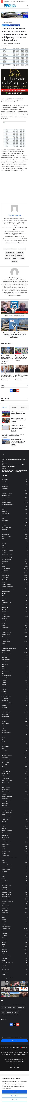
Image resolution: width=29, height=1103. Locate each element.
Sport (3, 903)
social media (5, 874)
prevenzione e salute (7, 796)
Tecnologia (4, 933)
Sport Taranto (5, 915)
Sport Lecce (5, 912)
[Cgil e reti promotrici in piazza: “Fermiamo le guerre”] (6, 414)
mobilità (4, 730)
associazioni (5, 520)
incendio (4, 682)
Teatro (3, 930)
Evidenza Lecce (6, 639)
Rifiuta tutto (14, 1099)
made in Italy (5, 714)
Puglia (3, 814)
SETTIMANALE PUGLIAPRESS (9, 858)
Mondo (3, 737)
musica (3, 744)
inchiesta (4, 684)
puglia (3, 1012)
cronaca (24, 1004)
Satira (4, 919)
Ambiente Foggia (6, 497)
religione (4, 828)
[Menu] (2, 6)
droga (3, 600)
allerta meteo (5, 486)
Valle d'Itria (4, 958)
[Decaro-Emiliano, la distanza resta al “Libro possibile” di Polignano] (6, 420)
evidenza (4, 1007)
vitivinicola (4, 967)
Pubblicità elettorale (7, 812)
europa (3, 623)
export (3, 643)
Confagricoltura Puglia (7, 554)
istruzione (4, 707)
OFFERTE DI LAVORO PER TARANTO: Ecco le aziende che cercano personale (13, 434)
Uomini (3, 953)
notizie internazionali (7, 755)
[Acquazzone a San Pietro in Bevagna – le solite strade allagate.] (21, 350)
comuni (4, 552)
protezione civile (6, 807)
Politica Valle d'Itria (6, 791)
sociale (3, 876)
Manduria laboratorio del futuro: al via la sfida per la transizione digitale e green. (7, 376)
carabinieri (18, 1004)
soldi (15, 258)
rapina (3, 823)
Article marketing (6, 513)
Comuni (22, 249)
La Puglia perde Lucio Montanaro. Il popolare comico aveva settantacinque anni (21, 376)
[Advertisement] (14, 188)
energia (4, 614)
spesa (22, 258)
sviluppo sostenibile (6, 926)
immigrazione (5, 677)
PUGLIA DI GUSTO (6, 817)
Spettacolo (4, 887)
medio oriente (5, 723)
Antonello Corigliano (7, 43)
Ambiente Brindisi (6, 495)
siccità (3, 860)
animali (3, 506)
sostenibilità (5, 880)
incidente (4, 687)
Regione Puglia (10, 1012)
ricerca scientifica (6, 832)
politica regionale (6, 787)
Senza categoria (6, 851)
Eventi (3, 625)
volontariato (5, 972)
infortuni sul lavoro (6, 696)
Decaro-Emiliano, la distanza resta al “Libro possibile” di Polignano (19, 420)
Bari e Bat (4, 529)
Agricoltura (4, 481)
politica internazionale (7, 780)
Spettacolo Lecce (6, 896)
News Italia (4, 750)
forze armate (5, 657)
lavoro (3, 709)
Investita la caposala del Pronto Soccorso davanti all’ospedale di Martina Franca (18, 442)
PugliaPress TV (5, 819)
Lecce (14, 1007)
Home (4, 22)
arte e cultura (5, 511)
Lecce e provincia (6, 712)
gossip (3, 673)
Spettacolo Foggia (6, 894)
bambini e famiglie (6, 527)
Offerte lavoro (5, 762)
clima (3, 545)
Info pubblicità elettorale (14, 1064)
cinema (4, 541)
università (4, 951)
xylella (3, 974)
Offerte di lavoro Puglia (15, 1059)
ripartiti (8, 258)
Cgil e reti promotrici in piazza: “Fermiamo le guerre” (19, 412)
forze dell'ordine (6, 659)
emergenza (10, 255)
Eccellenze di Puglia (6, 602)
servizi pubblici (5, 855)
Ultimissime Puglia (16, 1014)
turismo (4, 946)
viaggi (3, 960)
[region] (14, 1089)
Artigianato (4, 516)
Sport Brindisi (5, 908)
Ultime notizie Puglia (6, 1014)
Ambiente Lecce (6, 500)
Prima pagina (5, 798)
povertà (4, 794)
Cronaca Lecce (5, 577)
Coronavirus (10, 252)
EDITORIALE (5, 607)
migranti (4, 728)
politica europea (6, 775)
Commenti (24, 407)
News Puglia (8, 1009)
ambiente (4, 490)
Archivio (24, 1059)
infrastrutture (5, 698)
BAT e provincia (6, 534)
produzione (4, 805)
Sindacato (4, 871)
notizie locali (5, 757)
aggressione (5, 479)
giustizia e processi (6, 671)
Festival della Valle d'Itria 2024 (9, 648)
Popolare (4, 407)
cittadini (4, 543)
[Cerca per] (27, 6)
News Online (9, 22)
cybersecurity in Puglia (7, 586)
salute (3, 839)
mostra (3, 741)
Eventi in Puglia (5, 630)
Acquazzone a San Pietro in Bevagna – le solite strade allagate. (21, 357)
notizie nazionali (6, 760)
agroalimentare (5, 484)
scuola (3, 848)
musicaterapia (5, 746)
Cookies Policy (13, 1061)
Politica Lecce (5, 782)
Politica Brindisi (5, 773)
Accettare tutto (14, 1091)
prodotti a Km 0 (5, 803)
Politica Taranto (6, 789)
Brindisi (12, 1004)
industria (4, 693)
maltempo (4, 718)
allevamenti (5, 488)
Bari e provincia (5, 532)
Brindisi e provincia (6, 536)
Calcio (3, 538)
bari (7, 1004)
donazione (4, 598)
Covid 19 (4, 563)
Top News (4, 940)
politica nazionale (6, 785)
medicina (4, 721)
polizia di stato (21, 1009)
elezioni (4, 609)
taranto (15, 261)
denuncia (4, 593)
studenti (4, 921)
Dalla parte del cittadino (7, 589)
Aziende (4, 525)
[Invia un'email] (12, 43)
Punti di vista (5, 821)
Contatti (7, 1061)
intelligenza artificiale (7, 703)
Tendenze (4, 935)
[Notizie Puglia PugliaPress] (10, 5)
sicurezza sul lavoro (6, 867)
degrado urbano (6, 591)
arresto (3, 509)
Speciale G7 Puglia (6, 885)
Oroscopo (4, 764)
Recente (14, 407)
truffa (3, 944)
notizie (15, 1009)
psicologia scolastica (7, 810)
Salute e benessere (6, 842)
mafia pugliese (5, 716)
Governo (19, 255)
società (4, 878)
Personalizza (14, 1095)
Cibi (4, 739)
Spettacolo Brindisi (6, 892)
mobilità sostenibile (6, 732)
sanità (3, 846)
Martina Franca (20, 1007)
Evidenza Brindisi (6, 634)
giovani (3, 668)
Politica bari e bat (6, 771)
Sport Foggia (5, 910)
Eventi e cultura (6, 627)
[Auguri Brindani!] (5, 989)
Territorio (4, 937)
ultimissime (4, 949)
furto (3, 666)
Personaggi (4, 766)
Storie (3, 917)
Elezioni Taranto (6, 611)
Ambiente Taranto (6, 502)
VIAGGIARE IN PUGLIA (7, 962)
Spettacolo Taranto (6, 899)
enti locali (4, 618)
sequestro (4, 853)
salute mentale (5, 844)
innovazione (5, 700)
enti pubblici (5, 620)
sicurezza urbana (6, 869)
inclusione (4, 689)
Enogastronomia (6, 616)
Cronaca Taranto (6, 579)
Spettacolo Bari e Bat (7, 889)
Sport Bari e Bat (6, 905)
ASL (3, 518)
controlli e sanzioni (6, 559)
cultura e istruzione (6, 584)
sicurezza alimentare (7, 864)
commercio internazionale (8, 550)
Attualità (4, 522)
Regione (4, 826)
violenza (4, 965)
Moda (3, 734)
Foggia (9, 1007)
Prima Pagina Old (6, 801)
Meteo (3, 725)
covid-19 (20, 252)
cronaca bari (5, 570)
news (3, 748)
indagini (4, 691)
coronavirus (5, 561)
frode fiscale (5, 664)
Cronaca (4, 566)
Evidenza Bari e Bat (6, 632)
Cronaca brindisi (6, 573)
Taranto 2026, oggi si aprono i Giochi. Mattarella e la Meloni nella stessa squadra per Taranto (7, 358)
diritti (3, 595)
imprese (4, 680)
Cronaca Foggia (6, 575)
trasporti (4, 942)
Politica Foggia (5, 778)
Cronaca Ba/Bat (6, 568)
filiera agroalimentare (7, 650)
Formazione (5, 655)
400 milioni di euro (10, 249)
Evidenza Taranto (6, 641)
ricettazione (5, 835)
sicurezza (4, 862)
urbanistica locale (6, 956)
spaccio (4, 883)
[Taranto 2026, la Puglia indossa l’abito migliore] (23, 989)
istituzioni (4, 705)
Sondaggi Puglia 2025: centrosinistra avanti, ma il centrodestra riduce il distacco (18, 428)
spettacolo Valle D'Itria (7, 901)
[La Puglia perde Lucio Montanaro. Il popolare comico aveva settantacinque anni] (21, 368)
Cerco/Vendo (6, 1059)
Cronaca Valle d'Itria (7, 582)
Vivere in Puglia (5, 969)
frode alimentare (6, 661)
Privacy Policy (21, 1061)
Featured (4, 646)
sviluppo (4, 924)
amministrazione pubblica (8, 504)
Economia (4, 604)
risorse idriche (5, 837)
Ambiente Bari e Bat (7, 493)
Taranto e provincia (14, 25)
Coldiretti (4, 547)
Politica (4, 769)
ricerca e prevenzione (7, 830)
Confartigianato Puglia (7, 557)
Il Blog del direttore (6, 675)
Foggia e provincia (6, 652)
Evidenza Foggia (6, 636)
